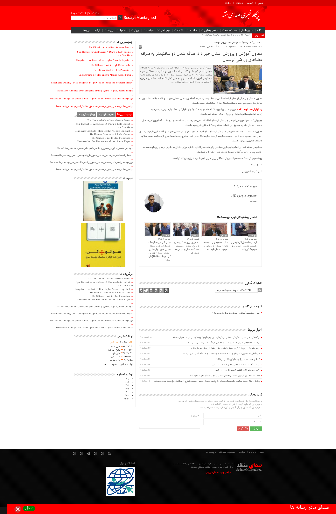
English (239, 3)
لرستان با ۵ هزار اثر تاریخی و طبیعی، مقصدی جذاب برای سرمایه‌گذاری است (244, 246)
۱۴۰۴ (127, 382)
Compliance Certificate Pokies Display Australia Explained (103, 60)
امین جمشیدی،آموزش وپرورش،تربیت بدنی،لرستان (236, 313)
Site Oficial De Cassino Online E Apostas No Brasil (226, 35)
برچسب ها (211, 452)
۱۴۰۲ (127, 389)
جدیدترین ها (124, 114)
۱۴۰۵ (127, 379)
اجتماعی (256, 42)
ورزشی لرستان (220, 42)
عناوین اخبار (247, 30)
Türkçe (228, 3)
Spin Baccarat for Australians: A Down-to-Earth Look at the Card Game (105, 53)
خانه (259, 30)
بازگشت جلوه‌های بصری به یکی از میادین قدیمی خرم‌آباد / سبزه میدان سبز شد (224, 343)
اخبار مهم (247, 42)
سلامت (193, 30)
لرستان (231, 42)
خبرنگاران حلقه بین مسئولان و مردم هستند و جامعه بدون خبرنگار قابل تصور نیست (221, 353)
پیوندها (242, 452)
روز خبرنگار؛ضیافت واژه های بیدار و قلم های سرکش (236, 365)
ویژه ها (110, 30)
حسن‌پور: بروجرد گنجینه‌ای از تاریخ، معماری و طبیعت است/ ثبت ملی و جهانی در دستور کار (186, 248)
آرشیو (97, 30)
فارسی (260, 3)
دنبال (29, 508)
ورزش (136, 30)
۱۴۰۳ (127, 385)
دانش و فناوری (211, 30)
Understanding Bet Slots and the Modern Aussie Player (105, 75)
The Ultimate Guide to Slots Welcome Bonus (110, 47)
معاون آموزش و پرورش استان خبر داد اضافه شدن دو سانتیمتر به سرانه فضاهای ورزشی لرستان (201, 57)
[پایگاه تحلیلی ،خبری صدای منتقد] (240, 16)
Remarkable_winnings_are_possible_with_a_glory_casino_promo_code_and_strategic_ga (91, 99)
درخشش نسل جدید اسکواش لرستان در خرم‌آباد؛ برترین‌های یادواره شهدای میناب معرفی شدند (216, 337)
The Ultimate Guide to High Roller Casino (111, 65)
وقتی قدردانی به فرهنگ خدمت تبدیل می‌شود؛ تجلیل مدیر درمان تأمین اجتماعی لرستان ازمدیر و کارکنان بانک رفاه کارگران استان (159, 251)
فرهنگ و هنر (231, 30)
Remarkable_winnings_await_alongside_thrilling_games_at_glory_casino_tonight (95, 91)
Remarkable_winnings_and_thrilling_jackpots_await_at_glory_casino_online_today (94, 106)
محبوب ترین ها (106, 114)
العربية (250, 3)
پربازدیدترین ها (86, 114)
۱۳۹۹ (126, 399)
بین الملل (165, 30)
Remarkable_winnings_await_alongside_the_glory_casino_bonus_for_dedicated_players (92, 83)
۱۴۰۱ (127, 392)
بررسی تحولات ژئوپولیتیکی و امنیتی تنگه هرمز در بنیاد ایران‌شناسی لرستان (225, 348)
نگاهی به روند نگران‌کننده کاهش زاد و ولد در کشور (237, 370)
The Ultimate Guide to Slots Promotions (112, 70)
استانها (123, 30)
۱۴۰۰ (127, 395)
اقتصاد (180, 30)
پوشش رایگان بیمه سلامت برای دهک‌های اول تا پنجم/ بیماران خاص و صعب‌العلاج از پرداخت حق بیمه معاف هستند (207, 381)
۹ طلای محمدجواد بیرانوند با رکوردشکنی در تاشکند (237, 359)
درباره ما (86, 30)
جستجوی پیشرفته (227, 452)
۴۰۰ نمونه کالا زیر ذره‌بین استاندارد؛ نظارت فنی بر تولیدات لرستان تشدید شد (225, 375)
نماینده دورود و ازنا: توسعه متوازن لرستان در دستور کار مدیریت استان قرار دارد (215, 246)
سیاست (149, 30)
